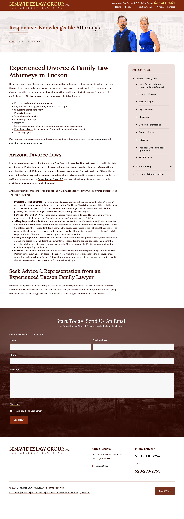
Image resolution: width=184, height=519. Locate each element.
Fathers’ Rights (146, 132)
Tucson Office (101, 465)
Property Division (147, 94)
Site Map (25, 492)
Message (14, 369)
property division (87, 138)
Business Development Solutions (62, 492)
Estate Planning (143, 166)
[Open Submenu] (171, 79)
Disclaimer (15, 404)
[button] (181, 500)
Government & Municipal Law (149, 174)
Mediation (144, 117)
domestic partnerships (31, 142)
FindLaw (85, 492)
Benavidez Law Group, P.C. (30, 487)
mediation (14, 142)
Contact (171, 7)
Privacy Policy (38, 492)
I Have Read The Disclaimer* (28, 410)
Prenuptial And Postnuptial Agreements (152, 149)
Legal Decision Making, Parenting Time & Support (151, 85)
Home (118, 7)
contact (48, 293)
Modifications (145, 157)
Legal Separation (147, 109)
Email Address (100, 340)
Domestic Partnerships (150, 124)
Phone (13, 355)
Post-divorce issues (23, 129)
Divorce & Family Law (146, 78)
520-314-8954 (164, 3)
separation (101, 138)
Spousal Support (146, 101)
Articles (160, 7)
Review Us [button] (165, 490)
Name (13, 340)
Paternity (19, 122)
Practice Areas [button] (145, 7)
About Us (128, 7)
